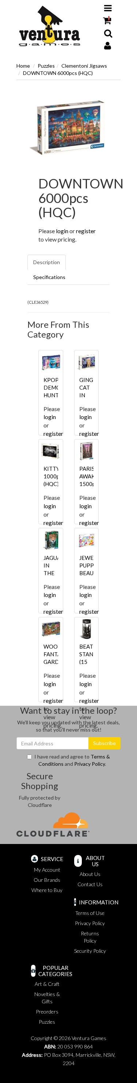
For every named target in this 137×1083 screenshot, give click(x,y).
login (62, 230)
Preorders (47, 1011)
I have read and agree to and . (72, 760)
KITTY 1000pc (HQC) (52, 476)
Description (46, 262)
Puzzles (46, 66)
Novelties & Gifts (47, 997)
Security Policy (90, 951)
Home (23, 66)
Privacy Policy (89, 764)
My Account (47, 870)
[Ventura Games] (49, 26)
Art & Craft (47, 984)
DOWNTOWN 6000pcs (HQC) (58, 73)
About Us (90, 874)
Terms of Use (89, 913)
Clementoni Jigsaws (84, 66)
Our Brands (47, 880)
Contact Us (90, 884)
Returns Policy (90, 937)
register (86, 230)
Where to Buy (46, 890)
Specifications (49, 277)
